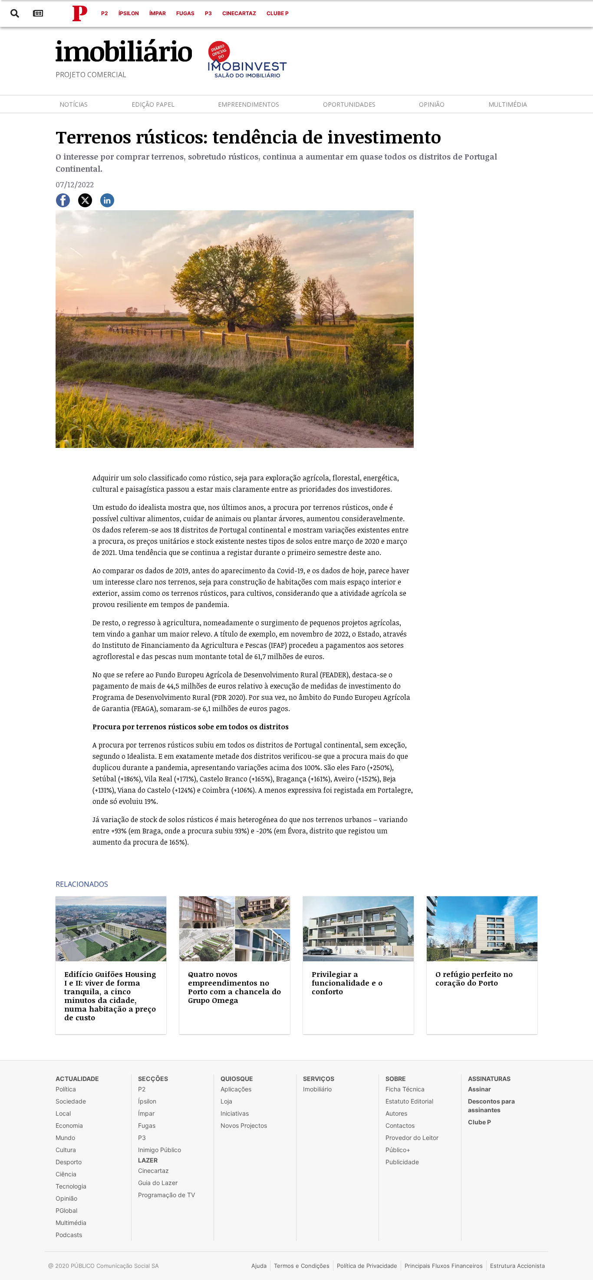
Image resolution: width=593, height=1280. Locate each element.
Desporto (69, 1162)
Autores (396, 1113)
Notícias (73, 104)
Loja (226, 1101)
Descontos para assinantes (491, 1105)
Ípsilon (129, 13)
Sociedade (71, 1101)
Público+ (397, 1149)
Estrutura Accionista (517, 1265)
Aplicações (236, 1089)
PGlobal (66, 1210)
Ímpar (157, 13)
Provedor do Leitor (411, 1137)
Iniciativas (235, 1113)
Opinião (432, 104)
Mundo (65, 1137)
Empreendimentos (248, 104)
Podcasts (69, 1234)
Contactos (400, 1125)
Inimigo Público (159, 1149)
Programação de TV (166, 1194)
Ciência (66, 1174)
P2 (104, 13)
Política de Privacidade (367, 1265)
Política (66, 1089)
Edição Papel (153, 104)
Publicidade (402, 1162)
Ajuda (259, 1265)
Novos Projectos (244, 1125)
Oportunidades (349, 104)
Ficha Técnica (405, 1089)
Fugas (185, 13)
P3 (208, 13)
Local (63, 1113)
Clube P (278, 13)
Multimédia (507, 104)
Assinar (479, 1089)
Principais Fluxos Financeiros (444, 1265)
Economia (69, 1125)
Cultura (66, 1149)
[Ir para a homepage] (79, 13)
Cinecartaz (239, 13)
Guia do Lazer (158, 1182)
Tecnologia (71, 1186)
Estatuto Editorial (409, 1101)
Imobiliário (317, 1089)
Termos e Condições (301, 1265)
